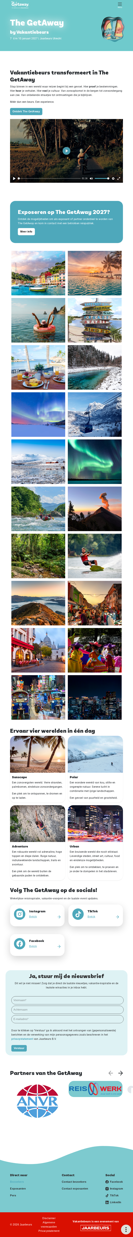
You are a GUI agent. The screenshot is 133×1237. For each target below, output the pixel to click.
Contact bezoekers (74, 1181)
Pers (13, 1195)
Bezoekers (17, 1181)
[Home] (21, 5)
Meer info (26, 231)
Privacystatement (49, 1231)
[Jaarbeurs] (95, 1227)
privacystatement (22, 1038)
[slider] (49, 178)
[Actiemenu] (126, 1229)
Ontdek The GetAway (26, 111)
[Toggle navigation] (120, 5)
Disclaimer (48, 1218)
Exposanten (18, 1188)
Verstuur (19, 1048)
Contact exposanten (75, 1188)
